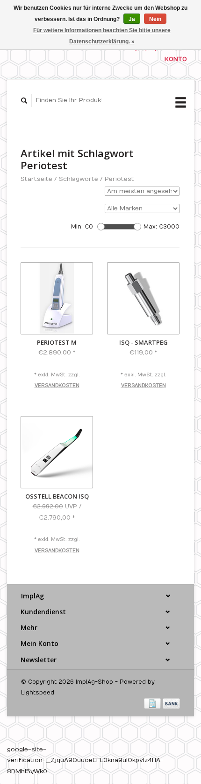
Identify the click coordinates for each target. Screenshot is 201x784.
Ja (132, 19)
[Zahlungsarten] (153, 703)
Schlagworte (78, 179)
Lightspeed (37, 692)
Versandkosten (57, 386)
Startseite (36, 179)
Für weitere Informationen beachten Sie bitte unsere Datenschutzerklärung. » (102, 36)
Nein (155, 19)
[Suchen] (24, 100)
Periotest (119, 179)
